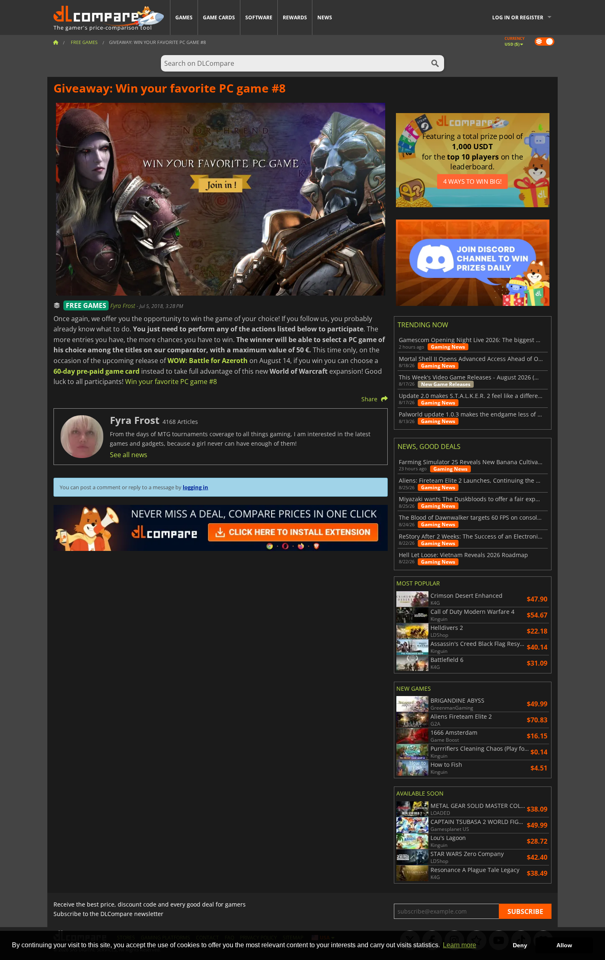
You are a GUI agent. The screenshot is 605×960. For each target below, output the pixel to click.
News (324, 17)
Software (258, 17)
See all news (128, 454)
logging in (195, 487)
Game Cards (219, 17)
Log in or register (517, 17)
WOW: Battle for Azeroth (208, 360)
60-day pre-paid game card (97, 371)
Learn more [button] (459, 944)
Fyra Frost (123, 306)
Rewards (295, 17)
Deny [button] (520, 945)
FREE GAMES (86, 305)
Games (184, 17)
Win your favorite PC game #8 (171, 381)
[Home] (55, 42)
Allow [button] (564, 945)
